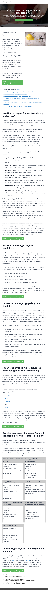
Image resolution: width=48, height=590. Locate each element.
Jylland (14, 560)
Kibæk (6, 407)
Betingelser (44, 588)
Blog (35, 588)
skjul (18, 89)
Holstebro (7, 395)
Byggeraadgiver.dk (9, 2)
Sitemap (39, 588)
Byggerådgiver (25, 588)
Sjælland (27, 560)
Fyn (19, 560)
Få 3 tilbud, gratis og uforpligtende (24, 20)
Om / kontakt (31, 588)
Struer (6, 398)
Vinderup (7, 401)
